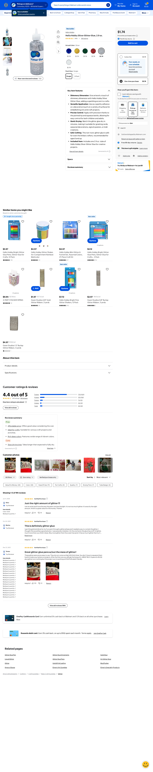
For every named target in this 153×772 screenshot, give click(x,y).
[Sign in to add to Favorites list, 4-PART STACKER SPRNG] (23, 269)
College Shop (69, 13)
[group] (77, 38)
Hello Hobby (70, 32)
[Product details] (109, 366)
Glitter (7, 663)
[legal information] (137, 36)
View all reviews (11, 408)
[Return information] (133, 39)
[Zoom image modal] (58, 42)
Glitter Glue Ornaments (61, 655)
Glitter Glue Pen (10, 655)
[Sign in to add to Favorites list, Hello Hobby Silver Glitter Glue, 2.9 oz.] (58, 37)
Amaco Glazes (10, 667)
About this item (11, 358)
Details (139, 143)
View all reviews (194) (58, 605)
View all (108, 455)
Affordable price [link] (14, 426)
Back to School (55, 13)
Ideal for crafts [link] (14, 430)
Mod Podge (104, 663)
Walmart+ (132, 13)
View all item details (76, 151)
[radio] (69, 52)
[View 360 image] (58, 47)
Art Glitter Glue (105, 659)
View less (50, 448)
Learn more (143, 148)
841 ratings (84, 38)
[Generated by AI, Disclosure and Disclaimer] (109, 151)
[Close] (44, 13)
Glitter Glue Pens (58, 659)
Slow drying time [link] (15, 444)
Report (48, 513)
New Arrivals (104, 13)
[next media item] (58, 51)
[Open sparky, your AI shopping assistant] (145, 764)
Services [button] (24, 13)
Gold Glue (103, 655)
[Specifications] (109, 373)
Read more (28, 535)
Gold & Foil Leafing (59, 663)
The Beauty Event (118, 13)
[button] (120, 5)
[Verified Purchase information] (47, 499)
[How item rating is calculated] (26, 402)
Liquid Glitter (9, 659)
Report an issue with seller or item (133, 139)
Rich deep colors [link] (14, 436)
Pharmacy (92, 13)
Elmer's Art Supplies (60, 667)
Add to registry (143, 156)
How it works (133, 71)
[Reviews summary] (79, 38)
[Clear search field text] (103, 5)
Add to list (126, 156)
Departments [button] (9, 13)
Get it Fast (81, 13)
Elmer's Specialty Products (110, 667)
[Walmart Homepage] (6, 5)
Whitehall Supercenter (135, 118)
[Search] (108, 5)
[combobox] (81, 5)
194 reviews (23, 398)
